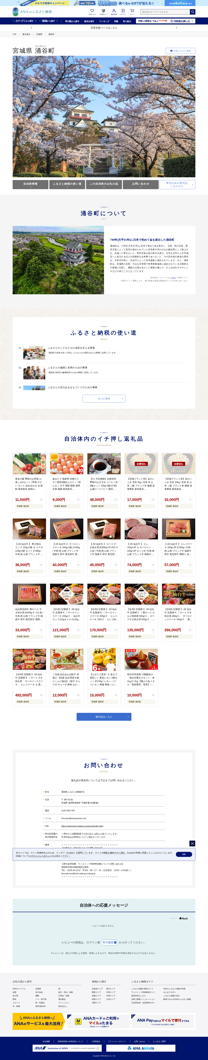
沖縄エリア (96, 1003)
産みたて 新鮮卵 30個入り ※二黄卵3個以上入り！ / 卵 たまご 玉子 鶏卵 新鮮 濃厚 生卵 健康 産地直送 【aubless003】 (67, 486)
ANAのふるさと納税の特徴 (174, 989)
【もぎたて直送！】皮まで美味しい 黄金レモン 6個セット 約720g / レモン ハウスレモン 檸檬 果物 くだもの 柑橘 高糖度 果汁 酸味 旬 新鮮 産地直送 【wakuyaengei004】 (104, 684)
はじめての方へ (169, 992)
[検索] (192, 12)
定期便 (38, 989)
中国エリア (110, 996)
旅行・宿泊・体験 (65, 992)
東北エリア (110, 989)
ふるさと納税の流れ (171, 996)
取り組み (127, 21)
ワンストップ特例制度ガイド (143, 992)
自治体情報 (30, 183)
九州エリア (110, 999)
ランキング (104, 21)
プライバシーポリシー (117, 1041)
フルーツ (16, 1003)
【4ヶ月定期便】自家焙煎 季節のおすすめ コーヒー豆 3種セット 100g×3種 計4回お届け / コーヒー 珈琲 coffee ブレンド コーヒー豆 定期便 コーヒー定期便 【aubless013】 (104, 489)
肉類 (14, 992)
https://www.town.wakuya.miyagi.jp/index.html (82, 826)
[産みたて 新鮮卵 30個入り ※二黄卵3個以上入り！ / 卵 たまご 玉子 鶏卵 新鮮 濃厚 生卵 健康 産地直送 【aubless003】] (66, 463)
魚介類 (15, 996)
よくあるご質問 (159, 1041)
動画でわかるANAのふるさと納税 (177, 999)
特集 (116, 21)
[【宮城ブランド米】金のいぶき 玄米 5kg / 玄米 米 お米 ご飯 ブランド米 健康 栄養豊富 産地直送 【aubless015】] (141, 463)
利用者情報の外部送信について (70, 1041)
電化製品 (62, 999)
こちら (173, 278)
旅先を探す (89, 21)
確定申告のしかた (138, 996)
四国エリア (96, 999)
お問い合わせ (140, 183)
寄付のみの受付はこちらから (177, 184)
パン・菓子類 (40, 999)
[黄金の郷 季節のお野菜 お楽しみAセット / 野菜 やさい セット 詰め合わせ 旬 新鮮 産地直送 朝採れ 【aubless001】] (29, 463)
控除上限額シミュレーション (143, 999)
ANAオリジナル (19, 989)
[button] (31, 28)
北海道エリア (97, 989)
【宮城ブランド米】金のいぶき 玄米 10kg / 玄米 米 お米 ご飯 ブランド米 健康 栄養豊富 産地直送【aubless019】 (178, 486)
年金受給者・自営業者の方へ (143, 1003)
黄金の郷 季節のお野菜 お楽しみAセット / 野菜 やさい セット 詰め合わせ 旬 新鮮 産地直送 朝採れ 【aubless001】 (29, 486)
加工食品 (39, 992)
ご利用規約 (95, 1041)
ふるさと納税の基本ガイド (142, 989)
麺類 (37, 996)
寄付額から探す (72, 21)
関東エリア (96, 992)
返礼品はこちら (104, 716)
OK (184, 854)
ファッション (63, 1003)
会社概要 (46, 1041)
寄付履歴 (107, 942)
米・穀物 (16, 1006)
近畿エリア (96, 996)
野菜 (14, 999)
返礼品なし (62, 1006)
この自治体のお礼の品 (104, 183)
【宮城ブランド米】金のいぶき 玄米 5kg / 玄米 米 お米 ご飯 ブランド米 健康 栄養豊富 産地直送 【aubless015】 (141, 486)
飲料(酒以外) (40, 1006)
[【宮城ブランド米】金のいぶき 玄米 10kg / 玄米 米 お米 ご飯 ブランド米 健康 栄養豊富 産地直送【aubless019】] (178, 463)
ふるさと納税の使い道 (67, 183)
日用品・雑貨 (63, 996)
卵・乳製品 (40, 1003)
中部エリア (110, 992)
